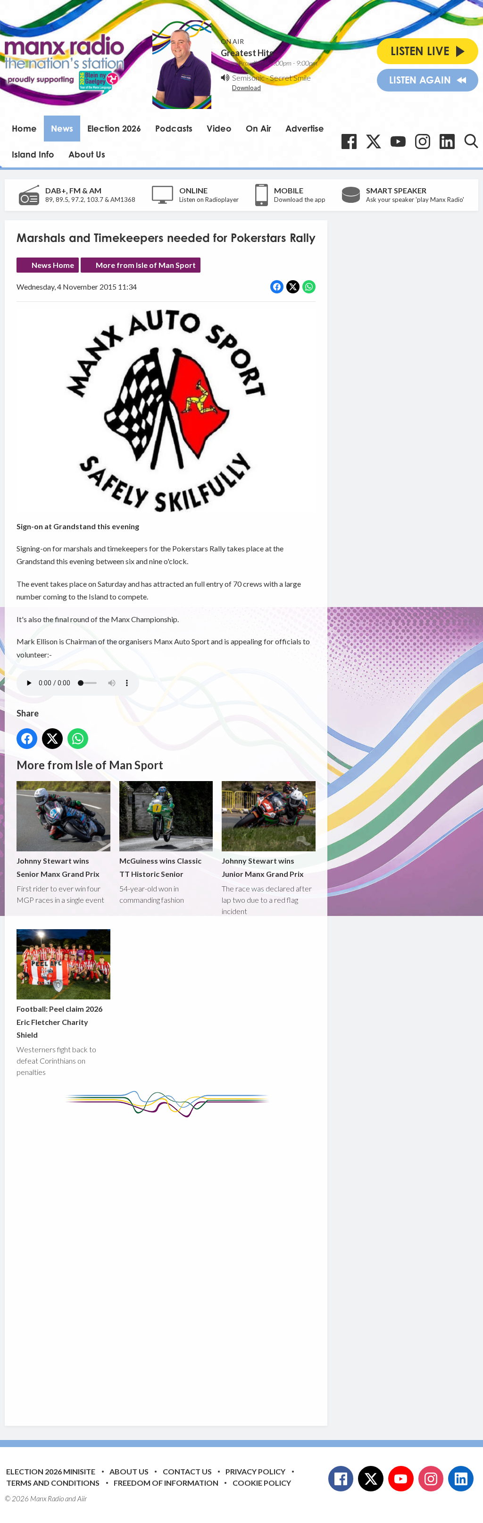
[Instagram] (422, 141)
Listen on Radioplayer (209, 199)
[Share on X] (293, 286)
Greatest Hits (247, 53)
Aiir (82, 1498)
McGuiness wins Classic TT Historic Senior (160, 867)
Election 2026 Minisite (50, 1471)
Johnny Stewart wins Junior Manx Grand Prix (263, 867)
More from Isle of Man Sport (146, 264)
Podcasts (173, 128)
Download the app (299, 199)
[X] (373, 141)
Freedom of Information (166, 1482)
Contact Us (187, 1471)
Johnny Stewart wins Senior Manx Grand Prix (58, 867)
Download (246, 88)
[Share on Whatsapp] (309, 286)
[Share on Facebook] (276, 286)
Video (219, 128)
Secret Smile (290, 77)
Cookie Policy (262, 1482)
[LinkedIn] (447, 141)
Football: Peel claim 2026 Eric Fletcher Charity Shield (59, 1021)
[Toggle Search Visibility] (471, 141)
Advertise (304, 128)
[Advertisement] (193, 1264)
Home (24, 128)
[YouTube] (398, 141)
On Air (258, 128)
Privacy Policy (255, 1471)
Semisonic (248, 77)
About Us (86, 154)
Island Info (33, 154)
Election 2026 (114, 128)
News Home (53, 264)
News (62, 128)
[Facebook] (349, 141)
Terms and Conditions (53, 1482)
